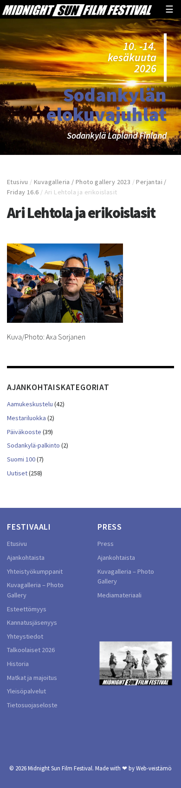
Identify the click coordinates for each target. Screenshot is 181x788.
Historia (18, 664)
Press (105, 543)
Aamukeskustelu (30, 404)
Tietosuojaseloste (32, 705)
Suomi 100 (21, 459)
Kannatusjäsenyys (32, 622)
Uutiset (17, 473)
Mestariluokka (26, 418)
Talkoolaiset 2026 (31, 650)
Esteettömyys (26, 609)
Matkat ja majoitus (32, 677)
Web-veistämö (154, 768)
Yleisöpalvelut (26, 691)
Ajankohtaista (26, 557)
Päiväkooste (24, 432)
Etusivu (17, 182)
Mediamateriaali (119, 595)
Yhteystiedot (25, 636)
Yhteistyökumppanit (35, 571)
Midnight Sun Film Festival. (61, 768)
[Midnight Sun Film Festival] (77, 9)
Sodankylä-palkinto (33, 445)
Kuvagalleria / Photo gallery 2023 (82, 182)
